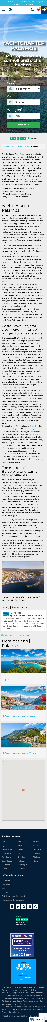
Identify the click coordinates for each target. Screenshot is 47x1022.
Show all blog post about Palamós (15, 635)
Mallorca (21, 861)
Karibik (20, 853)
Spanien (36, 853)
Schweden (37, 845)
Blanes (38, 482)
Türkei (35, 861)
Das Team (6, 884)
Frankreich (6, 853)
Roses (18, 395)
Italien (20, 849)
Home (6, 146)
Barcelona (18, 519)
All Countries (16, 146)
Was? (11, 82)
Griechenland (7, 857)
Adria (4, 841)
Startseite (6, 880)
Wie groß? (15, 110)
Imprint (5, 892)
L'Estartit (33, 426)
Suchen (22, 124)
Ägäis (4, 845)
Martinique (22, 865)
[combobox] (37, 1019)
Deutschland (7, 849)
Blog (4, 888)
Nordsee (21, 868)
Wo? (10, 96)
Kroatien (21, 857)
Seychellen (37, 849)
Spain (26, 146)
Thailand (36, 857)
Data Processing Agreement (13, 896)
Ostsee (36, 841)
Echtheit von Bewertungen (13, 900)
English (37, 1020)
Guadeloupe (7, 861)
